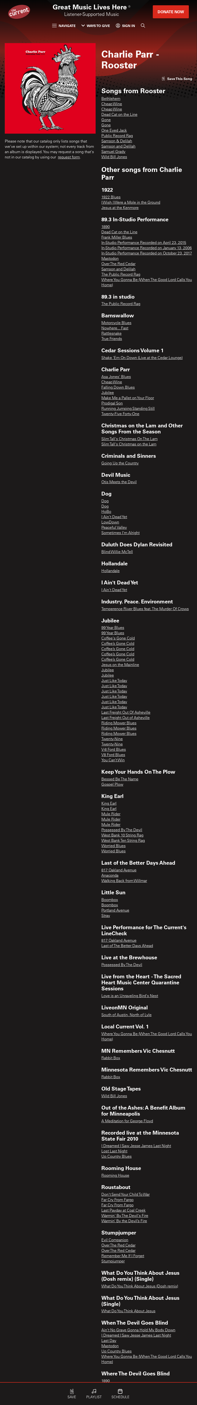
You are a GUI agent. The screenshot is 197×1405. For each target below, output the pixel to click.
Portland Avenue (115, 911)
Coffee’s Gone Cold (117, 644)
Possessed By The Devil (121, 830)
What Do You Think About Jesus (128, 1311)
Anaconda (109, 876)
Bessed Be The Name (119, 779)
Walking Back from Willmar (124, 881)
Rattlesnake (111, 334)
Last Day (108, 1341)
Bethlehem (110, 99)
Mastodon (110, 259)
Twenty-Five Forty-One (120, 414)
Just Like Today (114, 681)
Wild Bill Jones (114, 157)
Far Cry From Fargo (117, 1200)
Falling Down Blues (118, 388)
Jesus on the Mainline (120, 665)
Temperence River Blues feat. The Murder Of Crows (145, 609)
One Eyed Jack (114, 131)
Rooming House (115, 1176)
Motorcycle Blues (116, 323)
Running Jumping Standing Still (128, 409)
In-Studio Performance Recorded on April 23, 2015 (143, 243)
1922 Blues (111, 197)
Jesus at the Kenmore (120, 208)
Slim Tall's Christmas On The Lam (129, 439)
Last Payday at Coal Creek (123, 1211)
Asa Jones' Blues (116, 377)
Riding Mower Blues (118, 723)
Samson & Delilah (116, 141)
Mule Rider (110, 814)
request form (69, 157)
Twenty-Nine (112, 739)
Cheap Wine (111, 104)
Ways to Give (98, 25)
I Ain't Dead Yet (114, 517)
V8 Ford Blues (113, 755)
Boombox (109, 900)
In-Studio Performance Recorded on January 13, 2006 (146, 248)
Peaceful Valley (114, 528)
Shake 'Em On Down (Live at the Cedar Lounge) (142, 358)
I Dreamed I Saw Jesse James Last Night (136, 1146)
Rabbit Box (110, 1058)
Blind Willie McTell (117, 552)
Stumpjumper (113, 1261)
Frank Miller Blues (116, 238)
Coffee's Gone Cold (118, 638)
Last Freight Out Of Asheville (125, 713)
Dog (105, 501)
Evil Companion (114, 1240)
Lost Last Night (114, 1151)
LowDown (110, 522)
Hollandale (110, 571)
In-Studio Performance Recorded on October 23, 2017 (146, 253)
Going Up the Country (120, 463)
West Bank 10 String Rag (122, 835)
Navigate (67, 25)
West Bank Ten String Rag (123, 841)
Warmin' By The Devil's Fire (124, 1216)
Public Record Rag (117, 136)
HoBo (106, 512)
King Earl (109, 804)
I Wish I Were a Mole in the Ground (130, 203)
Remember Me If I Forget (122, 1256)
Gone (106, 120)
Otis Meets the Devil (119, 482)
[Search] (143, 25)
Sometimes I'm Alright (120, 533)
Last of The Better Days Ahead (127, 946)
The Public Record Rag (120, 275)
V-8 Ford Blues (113, 750)
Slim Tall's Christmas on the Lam (128, 444)
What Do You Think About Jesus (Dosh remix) (139, 1286)
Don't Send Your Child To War (125, 1195)
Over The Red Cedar (118, 264)
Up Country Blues (116, 1157)
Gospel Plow (112, 785)
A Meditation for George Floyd (127, 1121)
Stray (105, 916)
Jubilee (107, 393)
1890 (105, 227)
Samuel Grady (113, 152)
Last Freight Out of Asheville (125, 718)
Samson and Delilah (118, 147)
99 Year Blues (112, 628)
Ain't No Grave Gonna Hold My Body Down (138, 1330)
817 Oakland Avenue (118, 870)
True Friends (111, 339)
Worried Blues (113, 846)
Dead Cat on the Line (119, 115)
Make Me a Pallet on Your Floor (127, 398)
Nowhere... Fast (114, 328)
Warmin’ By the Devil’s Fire (124, 1221)
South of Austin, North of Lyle (126, 1015)
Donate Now (171, 11)
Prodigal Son (112, 403)
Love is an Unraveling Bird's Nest (129, 996)
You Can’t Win (113, 760)
